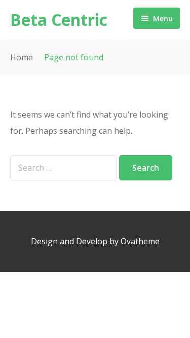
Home (21, 57)
